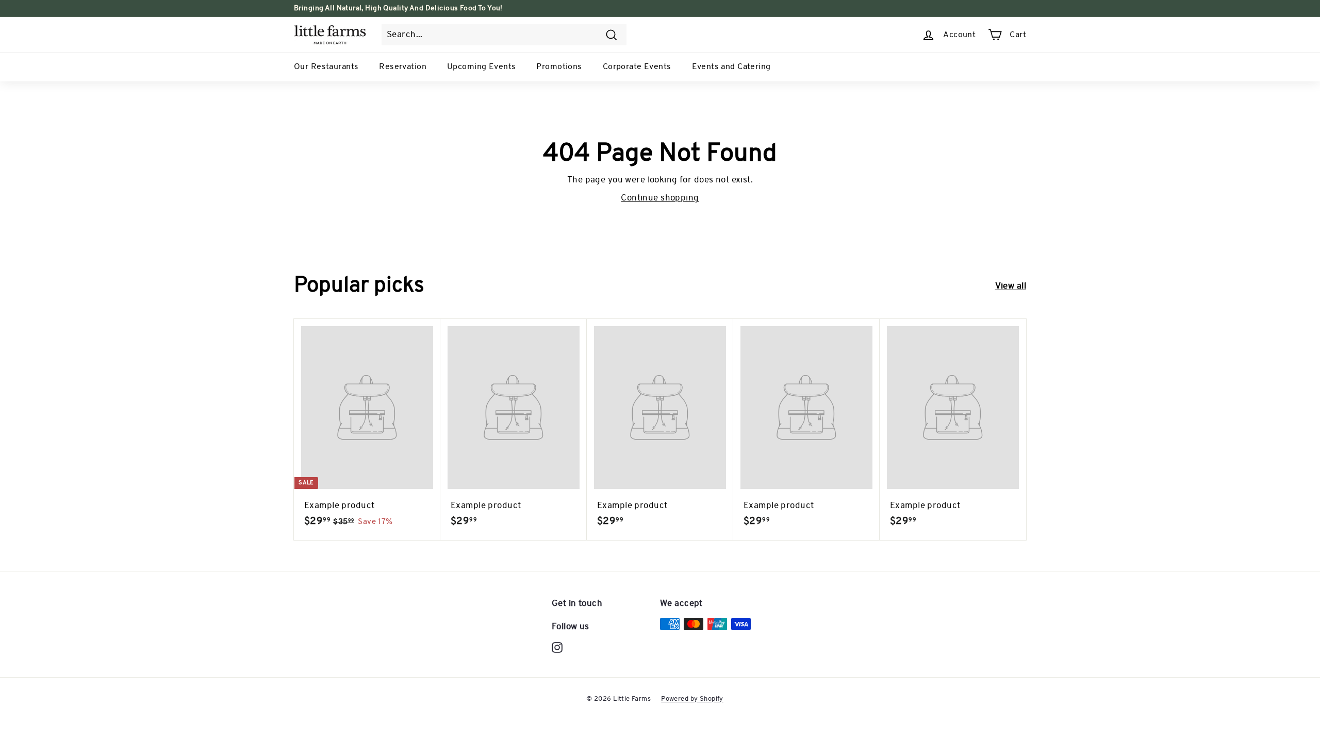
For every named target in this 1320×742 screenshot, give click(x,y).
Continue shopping (660, 198)
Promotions (559, 67)
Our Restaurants (326, 67)
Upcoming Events (481, 67)
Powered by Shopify (692, 699)
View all (1010, 286)
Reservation (402, 67)
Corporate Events (637, 67)
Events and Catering (731, 67)
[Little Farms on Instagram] (557, 648)
